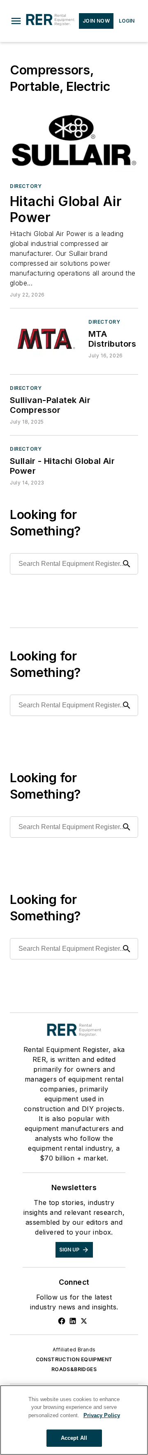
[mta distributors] (46, 338)
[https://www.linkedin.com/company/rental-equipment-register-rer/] (73, 1321)
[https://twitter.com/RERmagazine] (84, 1321)
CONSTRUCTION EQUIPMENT (74, 1359)
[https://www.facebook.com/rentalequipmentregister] (62, 1321)
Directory (26, 186)
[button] (16, 21)
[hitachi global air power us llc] (74, 140)
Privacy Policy (101, 1415)
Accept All (74, 1438)
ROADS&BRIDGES (74, 1369)
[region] (74, 1420)
